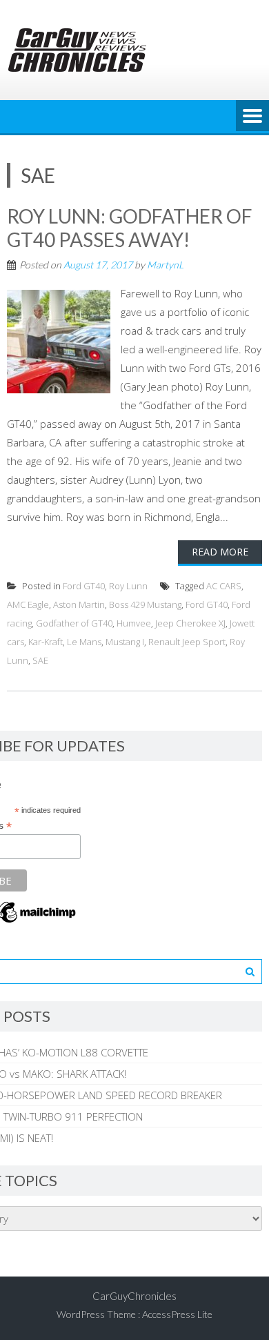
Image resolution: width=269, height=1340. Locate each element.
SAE (40, 660)
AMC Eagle (28, 604)
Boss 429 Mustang (145, 604)
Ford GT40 (84, 586)
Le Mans (84, 641)
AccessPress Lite (177, 1314)
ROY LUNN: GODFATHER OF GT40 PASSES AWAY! (129, 227)
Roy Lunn (128, 586)
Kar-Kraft (45, 641)
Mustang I (125, 641)
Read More (220, 551)
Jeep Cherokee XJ (190, 623)
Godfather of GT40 (74, 623)
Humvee (134, 623)
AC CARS (223, 586)
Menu (252, 116)
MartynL (165, 264)
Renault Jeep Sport (187, 641)
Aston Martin (79, 604)
